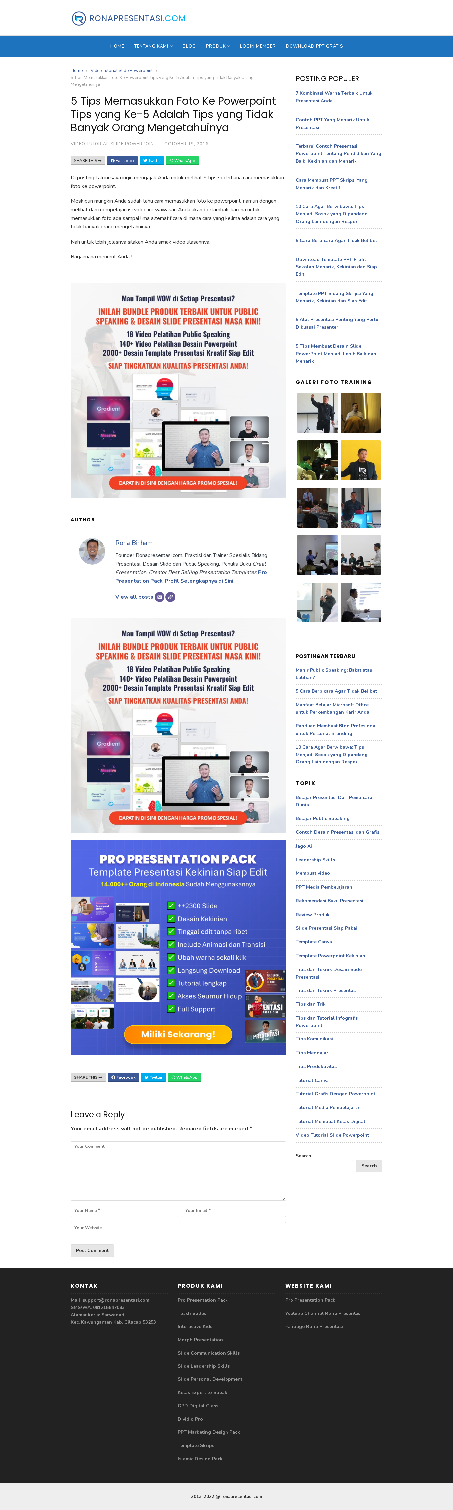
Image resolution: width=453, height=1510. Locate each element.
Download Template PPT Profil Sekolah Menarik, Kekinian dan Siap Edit (336, 267)
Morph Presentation (200, 1340)
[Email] (159, 597)
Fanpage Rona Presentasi (314, 1326)
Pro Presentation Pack (203, 1300)
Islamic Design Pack (200, 1459)
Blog (189, 46)
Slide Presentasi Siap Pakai (326, 928)
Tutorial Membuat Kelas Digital (330, 1121)
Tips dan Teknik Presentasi (326, 990)
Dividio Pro (190, 1419)
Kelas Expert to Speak (202, 1392)
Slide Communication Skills (209, 1353)
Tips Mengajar (312, 1053)
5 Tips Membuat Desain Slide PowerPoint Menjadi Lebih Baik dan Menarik (336, 353)
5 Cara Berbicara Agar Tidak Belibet (336, 240)
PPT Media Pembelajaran (324, 887)
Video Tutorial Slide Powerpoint (122, 71)
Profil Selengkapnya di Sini (199, 581)
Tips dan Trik (311, 1004)
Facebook (124, 160)
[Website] (170, 597)
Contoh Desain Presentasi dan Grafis (337, 832)
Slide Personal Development (210, 1379)
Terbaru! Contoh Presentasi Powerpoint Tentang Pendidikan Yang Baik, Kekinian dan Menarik (338, 153)
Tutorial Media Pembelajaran (328, 1107)
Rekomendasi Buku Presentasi (329, 901)
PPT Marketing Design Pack (209, 1432)
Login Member (258, 46)
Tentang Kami (151, 46)
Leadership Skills (315, 860)
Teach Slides (192, 1313)
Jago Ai (304, 846)
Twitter (154, 160)
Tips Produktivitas (316, 1066)
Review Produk (313, 915)
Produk (216, 46)
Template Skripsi (197, 1445)
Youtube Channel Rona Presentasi (323, 1313)
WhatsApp (184, 160)
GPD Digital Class (198, 1406)
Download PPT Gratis (314, 46)
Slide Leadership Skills (204, 1366)
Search (303, 1156)
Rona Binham (134, 543)
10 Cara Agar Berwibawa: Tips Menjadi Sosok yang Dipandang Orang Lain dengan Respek (332, 214)
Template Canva (314, 942)
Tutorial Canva (312, 1080)
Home (117, 46)
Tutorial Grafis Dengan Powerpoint (335, 1094)
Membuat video (313, 873)
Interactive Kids (195, 1326)
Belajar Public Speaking (323, 818)
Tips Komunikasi (314, 1039)
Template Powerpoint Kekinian (330, 956)
